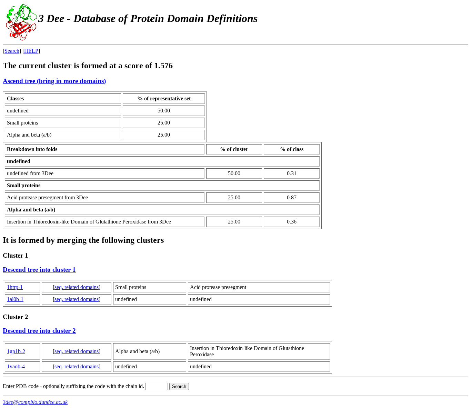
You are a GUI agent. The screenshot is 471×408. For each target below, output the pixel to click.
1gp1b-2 (16, 351)
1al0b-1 (15, 299)
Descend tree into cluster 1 (39, 269)
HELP (31, 51)
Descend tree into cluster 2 (39, 330)
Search (11, 51)
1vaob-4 (16, 366)
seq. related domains (76, 287)
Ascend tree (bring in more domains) (54, 80)
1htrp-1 (15, 287)
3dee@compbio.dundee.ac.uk (35, 402)
